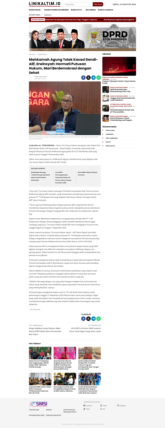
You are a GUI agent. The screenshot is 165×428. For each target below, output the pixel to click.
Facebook (89, 406)
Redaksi (49, 410)
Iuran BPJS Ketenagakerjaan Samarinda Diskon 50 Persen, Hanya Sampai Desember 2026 (63, 177)
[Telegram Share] (93, 77)
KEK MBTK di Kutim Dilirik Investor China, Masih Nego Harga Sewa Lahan (85, 328)
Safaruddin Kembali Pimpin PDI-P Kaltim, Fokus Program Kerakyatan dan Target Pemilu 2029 (88, 365)
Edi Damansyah (35, 309)
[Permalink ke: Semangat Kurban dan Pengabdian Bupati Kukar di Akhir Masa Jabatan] (65, 379)
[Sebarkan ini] (83, 77)
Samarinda (105, 79)
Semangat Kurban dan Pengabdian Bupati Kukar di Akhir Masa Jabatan (65, 389)
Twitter (105, 406)
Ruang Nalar (128, 106)
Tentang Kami (34, 410)
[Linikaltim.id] (46, 4)
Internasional (115, 104)
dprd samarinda (112, 138)
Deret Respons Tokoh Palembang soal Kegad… (121, 119)
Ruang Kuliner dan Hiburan (119, 77)
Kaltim (108, 142)
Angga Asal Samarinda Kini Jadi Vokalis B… (122, 99)
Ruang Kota (106, 77)
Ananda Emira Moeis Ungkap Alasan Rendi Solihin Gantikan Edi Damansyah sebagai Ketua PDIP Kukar (63, 365)
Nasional (123, 104)
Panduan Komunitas (53, 415)
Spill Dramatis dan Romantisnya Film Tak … (121, 90)
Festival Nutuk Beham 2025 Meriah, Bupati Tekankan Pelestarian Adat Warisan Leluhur (87, 390)
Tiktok (88, 409)
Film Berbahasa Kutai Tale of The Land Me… (122, 111)
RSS (104, 409)
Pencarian (98, 4)
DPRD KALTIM (110, 146)
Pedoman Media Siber (36, 415)
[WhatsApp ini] (98, 77)
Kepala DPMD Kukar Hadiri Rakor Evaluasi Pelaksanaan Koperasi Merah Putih (40, 390)
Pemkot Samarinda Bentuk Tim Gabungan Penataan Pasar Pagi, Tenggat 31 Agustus (49, 20)
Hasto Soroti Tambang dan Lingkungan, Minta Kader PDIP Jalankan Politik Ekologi (38, 364)
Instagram (123, 406)
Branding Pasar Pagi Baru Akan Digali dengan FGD (107, 20)
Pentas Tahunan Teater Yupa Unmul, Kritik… (119, 82)
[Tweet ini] (88, 77)
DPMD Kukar (110, 130)
